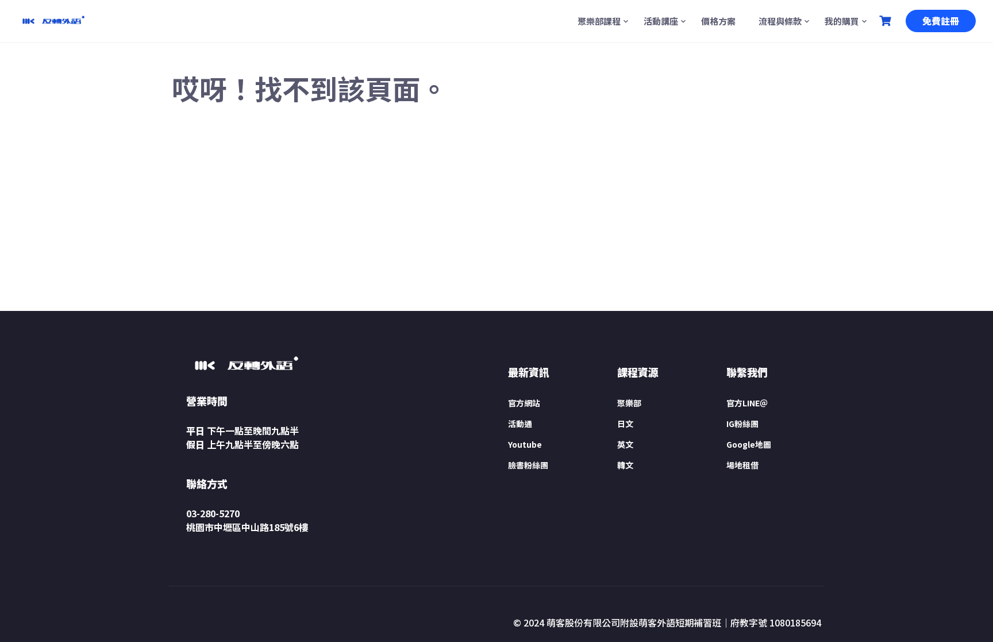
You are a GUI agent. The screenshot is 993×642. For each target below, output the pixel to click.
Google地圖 (748, 444)
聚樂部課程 (599, 21)
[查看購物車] (886, 21)
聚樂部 (629, 403)
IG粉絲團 (742, 423)
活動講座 (661, 21)
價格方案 (718, 21)
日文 (625, 423)
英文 (625, 444)
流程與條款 (780, 21)
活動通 (520, 423)
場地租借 (742, 465)
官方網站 (524, 403)
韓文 (625, 465)
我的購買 (842, 21)
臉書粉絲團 (528, 465)
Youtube (525, 444)
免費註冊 (940, 21)
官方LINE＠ (747, 403)
